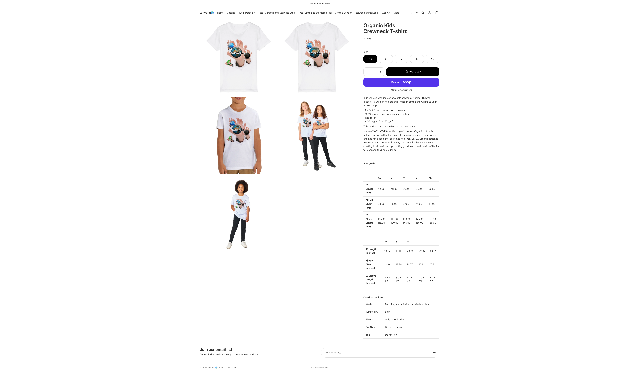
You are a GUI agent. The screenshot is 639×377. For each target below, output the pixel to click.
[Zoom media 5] (238, 213)
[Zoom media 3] (238, 135)
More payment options (401, 90)
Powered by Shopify (228, 367)
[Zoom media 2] (316, 57)
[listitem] (396, 13)
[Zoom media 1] (238, 57)
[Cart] (437, 12)
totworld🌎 (212, 367)
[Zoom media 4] (316, 135)
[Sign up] (434, 352)
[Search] (422, 12)
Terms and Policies (319, 367)
